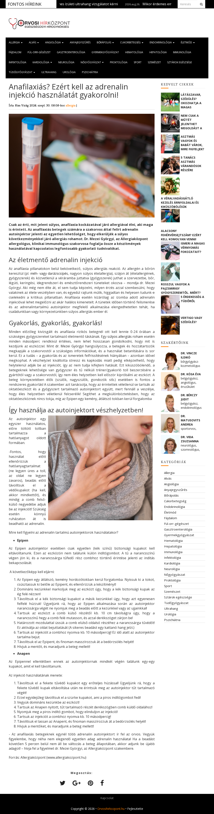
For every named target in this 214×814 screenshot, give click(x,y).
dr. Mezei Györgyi (69, 346)
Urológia (69, 72)
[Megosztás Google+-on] (77, 783)
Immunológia (182, 52)
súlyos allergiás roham (125, 336)
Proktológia (118, 62)
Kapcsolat (107, 798)
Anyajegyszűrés (80, 42)
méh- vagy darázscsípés (49, 273)
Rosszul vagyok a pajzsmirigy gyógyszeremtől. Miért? (181, 288)
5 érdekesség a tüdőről (192, 299)
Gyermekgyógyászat (105, 52)
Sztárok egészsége (179, 62)
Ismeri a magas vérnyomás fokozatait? (193, 247)
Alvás (33, 42)
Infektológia (17, 62)
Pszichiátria (90, 72)
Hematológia (134, 52)
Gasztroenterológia (71, 52)
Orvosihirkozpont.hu (111, 809)
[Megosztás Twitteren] (62, 783)
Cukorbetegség (130, 42)
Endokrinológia (161, 42)
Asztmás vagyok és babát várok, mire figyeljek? (192, 143)
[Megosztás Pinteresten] (90, 783)
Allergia (14, 42)
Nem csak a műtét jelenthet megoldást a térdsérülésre (192, 122)
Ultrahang (48, 72)
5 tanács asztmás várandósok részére (191, 163)
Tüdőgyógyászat (21, 72)
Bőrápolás (104, 42)
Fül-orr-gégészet (39, 52)
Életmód (187, 42)
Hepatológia (158, 52)
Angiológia (53, 42)
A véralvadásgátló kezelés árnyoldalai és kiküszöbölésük (180, 202)
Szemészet (154, 62)
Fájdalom (15, 52)
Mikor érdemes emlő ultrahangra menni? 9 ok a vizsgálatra (166, 4)
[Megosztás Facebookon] (102, 783)
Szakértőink (175, 342)
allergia (71, 105)
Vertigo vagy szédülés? (191, 320)
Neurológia (66, 62)
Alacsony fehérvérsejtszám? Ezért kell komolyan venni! (181, 235)
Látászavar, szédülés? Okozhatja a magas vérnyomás (191, 101)
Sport (137, 62)
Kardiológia (41, 62)
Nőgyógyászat (91, 62)
